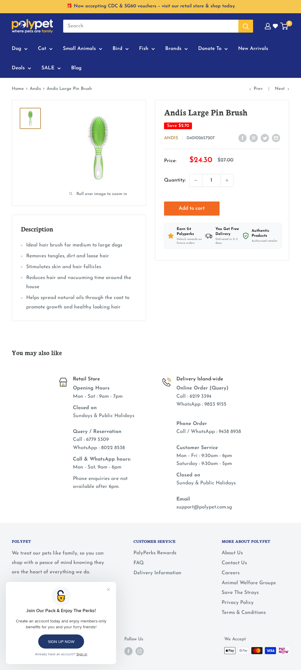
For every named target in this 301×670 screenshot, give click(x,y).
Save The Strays (240, 592)
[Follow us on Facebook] (128, 651)
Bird (117, 48)
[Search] (245, 26)
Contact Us (234, 562)
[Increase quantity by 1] (227, 180)
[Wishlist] (275, 26)
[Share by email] (276, 137)
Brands (173, 48)
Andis (35, 89)
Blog (76, 68)
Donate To (209, 48)
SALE (47, 68)
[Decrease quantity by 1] (196, 180)
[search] (150, 26)
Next (280, 89)
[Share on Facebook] (242, 137)
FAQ (138, 562)
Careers (231, 572)
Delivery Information (157, 572)
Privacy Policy (238, 602)
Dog (16, 48)
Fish (143, 48)
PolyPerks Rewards (154, 552)
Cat (42, 48)
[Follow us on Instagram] (140, 651)
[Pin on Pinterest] (254, 137)
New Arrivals (253, 48)
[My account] (268, 26)
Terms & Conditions (244, 612)
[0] (284, 26)
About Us (232, 552)
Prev (258, 89)
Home (18, 89)
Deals (18, 68)
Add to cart (192, 208)
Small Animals (79, 48)
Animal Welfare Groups (249, 582)
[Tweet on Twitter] (265, 137)
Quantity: (175, 180)
